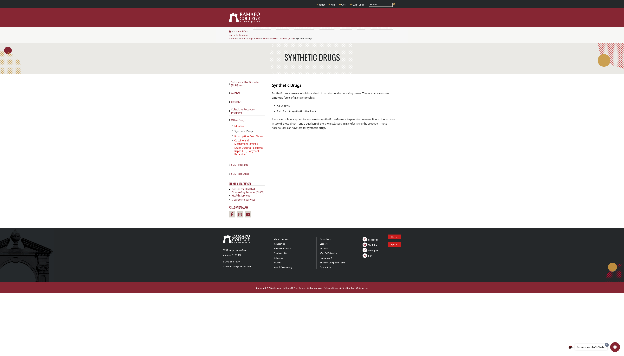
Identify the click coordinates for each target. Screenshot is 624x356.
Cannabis (236, 101)
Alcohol (235, 92)
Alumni (277, 262)
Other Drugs (238, 120)
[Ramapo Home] (244, 17)
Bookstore (325, 238)
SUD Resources (240, 173)
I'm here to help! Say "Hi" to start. (591, 347)
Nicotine (239, 126)
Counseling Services (250, 38)
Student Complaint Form (332, 262)
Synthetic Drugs (243, 131)
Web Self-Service (328, 253)
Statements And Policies (319, 287)
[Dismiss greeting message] (607, 345)
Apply (322, 4)
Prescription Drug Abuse (248, 136)
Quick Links (358, 4)
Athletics (278, 257)
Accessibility (339, 287)
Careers (324, 243)
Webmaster (361, 287)
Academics (279, 243)
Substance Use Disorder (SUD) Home (245, 83)
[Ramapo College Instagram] (241, 214)
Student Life (239, 31)
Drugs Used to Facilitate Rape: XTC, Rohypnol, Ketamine (248, 151)
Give (343, 4)
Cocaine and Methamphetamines (246, 142)
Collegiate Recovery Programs (243, 111)
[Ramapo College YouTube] (249, 214)
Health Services (241, 195)
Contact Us (325, 267)
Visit (333, 4)
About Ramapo (281, 238)
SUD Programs (239, 164)
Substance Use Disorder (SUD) (278, 38)
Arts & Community (283, 267)
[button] (615, 347)
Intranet (324, 248)
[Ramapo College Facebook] (233, 214)
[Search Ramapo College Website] (394, 4)
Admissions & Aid (282, 248)
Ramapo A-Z (326, 257)
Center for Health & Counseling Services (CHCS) (248, 190)
